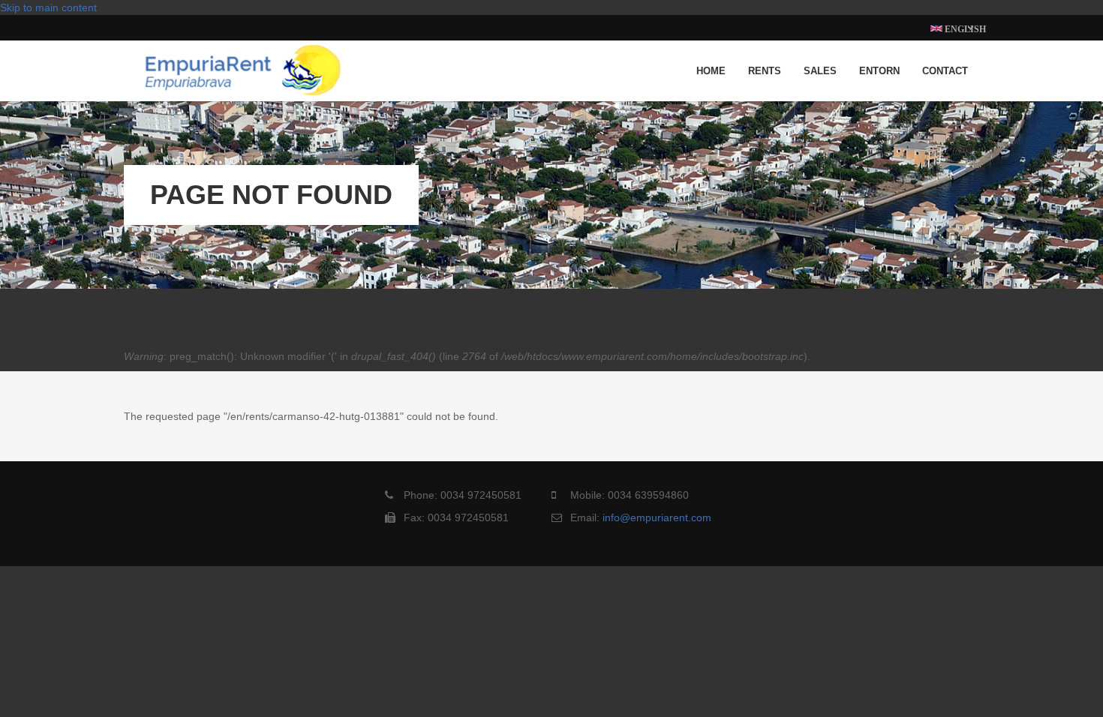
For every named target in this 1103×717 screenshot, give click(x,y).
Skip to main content (48, 8)
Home (711, 70)
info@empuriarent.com (657, 518)
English (964, 29)
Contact (945, 70)
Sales (820, 70)
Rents (764, 70)
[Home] (243, 63)
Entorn (879, 70)
